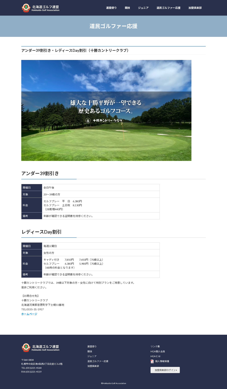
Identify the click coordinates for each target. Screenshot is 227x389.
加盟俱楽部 (93, 366)
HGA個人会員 (158, 351)
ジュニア (92, 356)
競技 (89, 351)
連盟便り (92, 346)
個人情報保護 (162, 361)
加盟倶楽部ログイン (165, 370)
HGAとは (155, 356)
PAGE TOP (218, 374)
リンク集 (155, 346)
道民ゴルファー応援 (97, 361)
